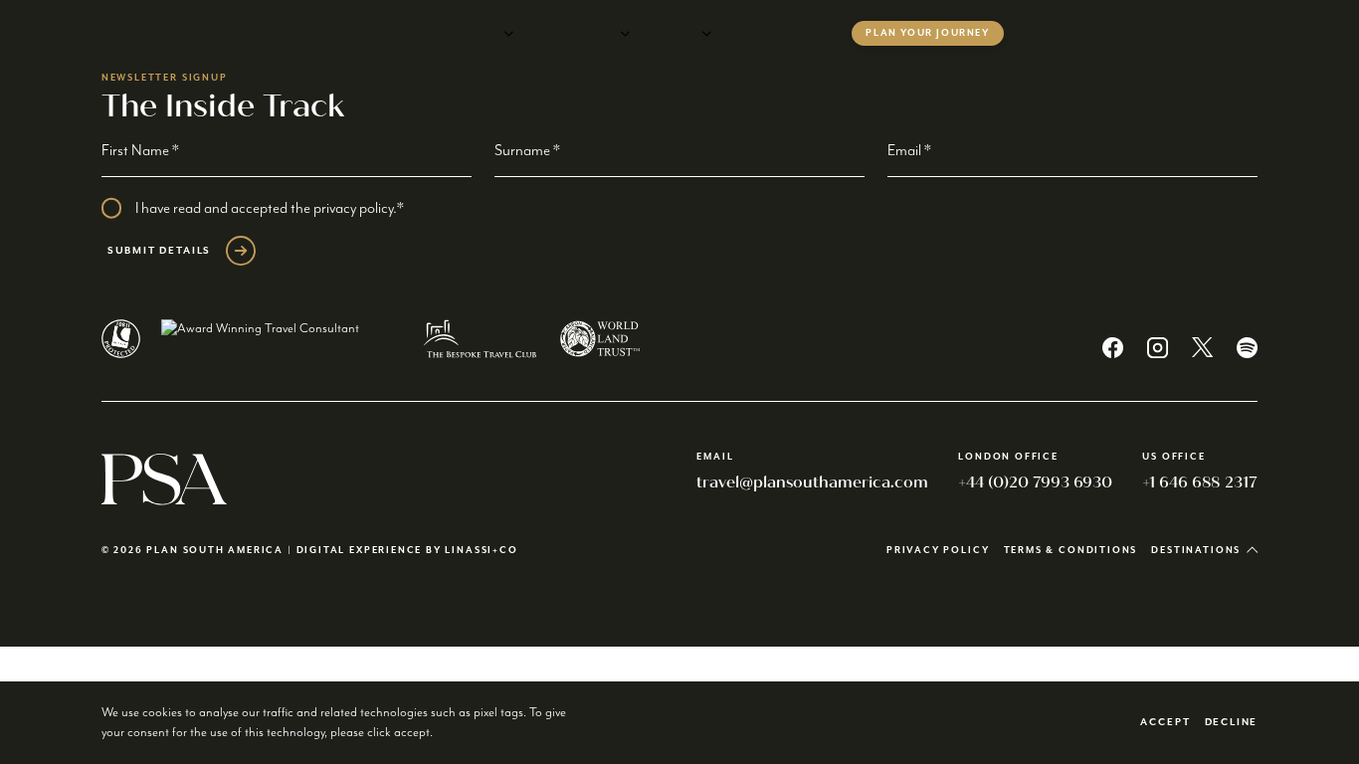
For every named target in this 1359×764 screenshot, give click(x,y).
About (672, 33)
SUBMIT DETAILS (159, 251)
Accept (1165, 722)
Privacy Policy (937, 550)
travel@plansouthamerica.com (812, 482)
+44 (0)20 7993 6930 (1035, 482)
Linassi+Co (481, 550)
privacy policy (353, 208)
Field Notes (771, 33)
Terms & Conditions (1071, 550)
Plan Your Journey (927, 33)
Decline (1232, 722)
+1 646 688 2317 (1200, 482)
